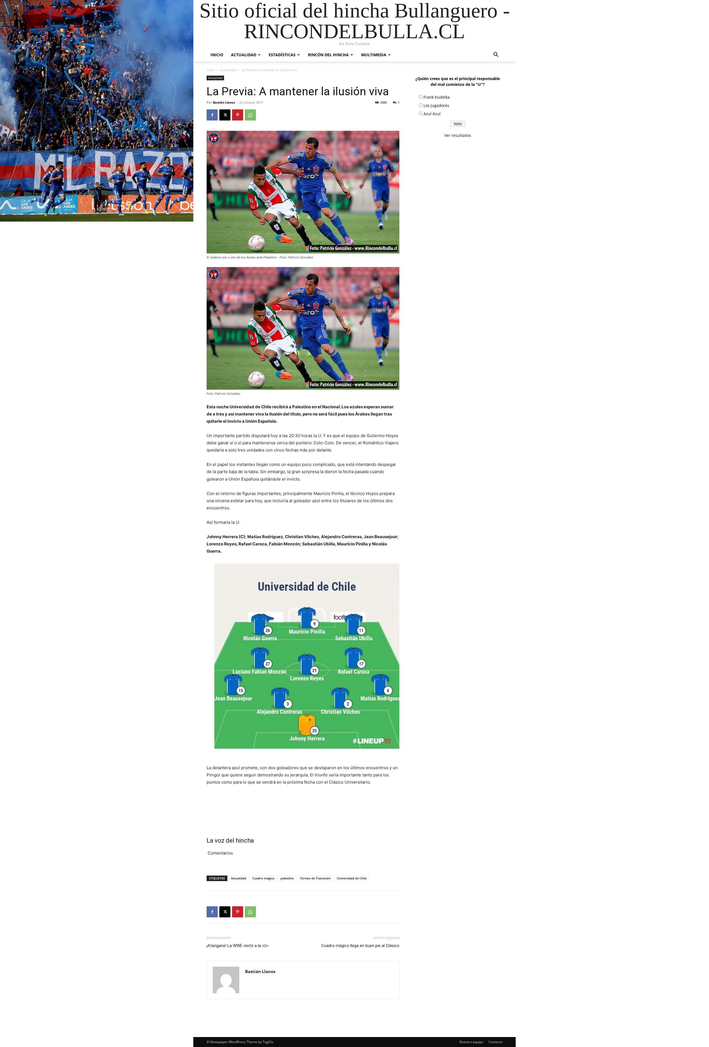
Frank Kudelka (436, 97)
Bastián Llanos (224, 102)
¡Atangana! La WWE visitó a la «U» (237, 945)
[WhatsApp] (250, 114)
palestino (287, 878)
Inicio (216, 54)
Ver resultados (457, 135)
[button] (495, 55)
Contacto (495, 1042)
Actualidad (243, 54)
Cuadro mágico (263, 878)
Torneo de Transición (315, 878)
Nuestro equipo (471, 1042)
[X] (224, 114)
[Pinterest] (237, 114)
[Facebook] (212, 114)
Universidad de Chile (352, 878)
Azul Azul (432, 113)
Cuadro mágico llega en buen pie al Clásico (360, 945)
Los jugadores (436, 105)
